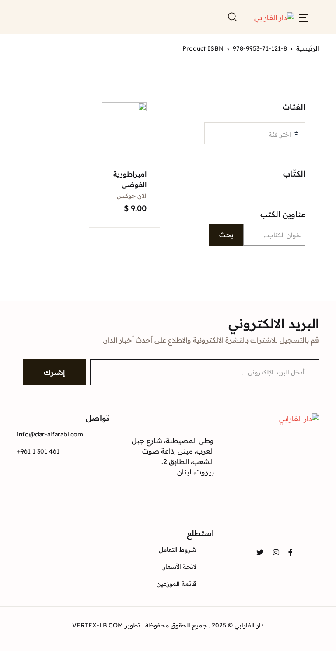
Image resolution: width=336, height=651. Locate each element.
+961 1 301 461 (38, 451)
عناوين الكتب (282, 214)
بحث (226, 234)
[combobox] (254, 133)
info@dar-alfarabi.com (50, 434)
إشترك (54, 372)
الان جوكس (132, 196)
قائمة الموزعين (176, 584)
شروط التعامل (177, 550)
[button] (303, 17)
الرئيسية (307, 48)
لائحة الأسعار (179, 567)
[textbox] (251, 134)
